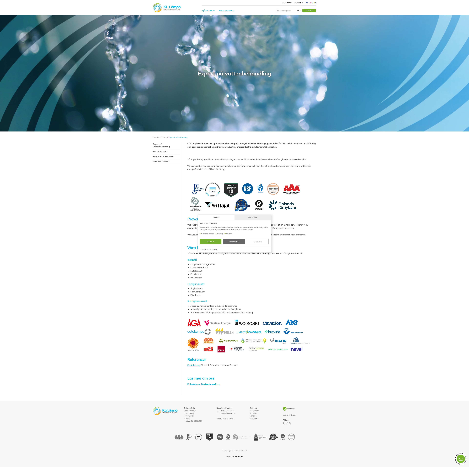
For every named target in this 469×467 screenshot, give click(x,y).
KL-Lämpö (286, 3)
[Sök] (298, 10)
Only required (234, 241)
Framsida (156, 137)
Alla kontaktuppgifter (225, 418)
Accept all (210, 241)
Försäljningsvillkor (161, 161)
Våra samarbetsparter (163, 156)
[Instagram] (290, 423)
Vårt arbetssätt (160, 151)
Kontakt (298, 3)
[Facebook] (287, 423)
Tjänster (207, 10)
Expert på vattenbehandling (178, 137)
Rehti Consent (213, 249)
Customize (257, 241)
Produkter (225, 10)
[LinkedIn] (284, 423)
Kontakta (309, 10)
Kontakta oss (193, 365)
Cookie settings (289, 415)
